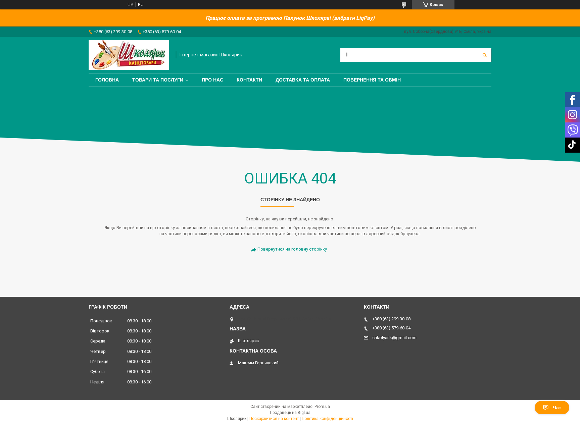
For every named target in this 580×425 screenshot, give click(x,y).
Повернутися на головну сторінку (292, 249)
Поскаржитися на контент (274, 418)
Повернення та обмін (372, 80)
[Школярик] (129, 55)
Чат (557, 407)
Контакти (249, 80)
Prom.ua (322, 406)
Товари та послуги (157, 80)
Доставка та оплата (303, 80)
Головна (107, 80)
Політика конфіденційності (327, 418)
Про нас (212, 80)
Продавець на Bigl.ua (290, 412)
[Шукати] (484, 55)
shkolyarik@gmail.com (394, 337)
